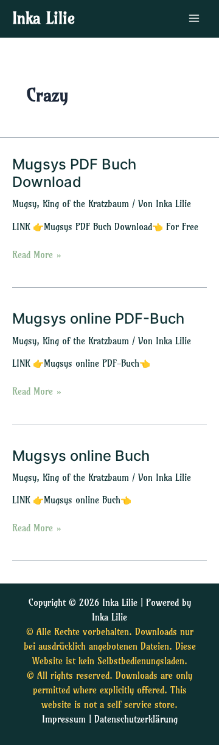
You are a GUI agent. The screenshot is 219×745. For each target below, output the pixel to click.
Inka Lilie (43, 18)
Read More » (37, 254)
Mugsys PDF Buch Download (74, 173)
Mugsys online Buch (81, 455)
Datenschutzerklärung (136, 719)
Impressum (64, 719)
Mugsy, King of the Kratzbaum (70, 204)
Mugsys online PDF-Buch (98, 318)
